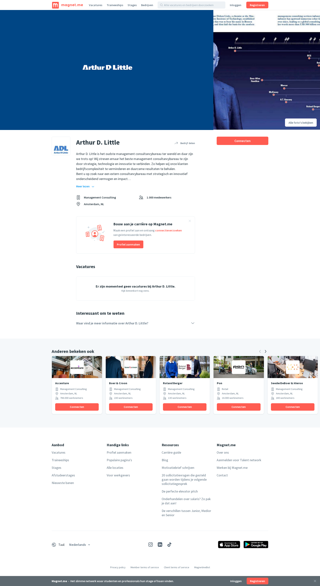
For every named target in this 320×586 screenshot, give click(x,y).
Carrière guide (171, 452)
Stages (132, 5)
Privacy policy (118, 567)
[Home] (67, 5)
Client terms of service (176, 567)
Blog (165, 460)
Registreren (257, 5)
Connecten (242, 141)
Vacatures (95, 5)
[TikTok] (169, 544)
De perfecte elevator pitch (180, 491)
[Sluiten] (315, 581)
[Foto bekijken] (106, 70)
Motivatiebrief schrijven (178, 467)
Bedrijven (147, 5)
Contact (222, 475)
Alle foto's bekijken (301, 122)
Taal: (61, 544)
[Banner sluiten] (190, 221)
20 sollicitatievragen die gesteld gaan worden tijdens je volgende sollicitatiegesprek (184, 479)
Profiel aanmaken (128, 244)
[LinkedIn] (160, 544)
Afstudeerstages (63, 475)
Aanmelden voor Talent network (239, 460)
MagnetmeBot (202, 567)
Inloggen (235, 5)
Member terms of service (145, 567)
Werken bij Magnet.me (232, 467)
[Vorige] (260, 351)
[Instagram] (150, 544)
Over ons (223, 452)
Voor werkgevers (118, 475)
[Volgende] (265, 351)
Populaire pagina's (119, 460)
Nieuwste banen (63, 483)
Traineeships (115, 5)
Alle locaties (115, 467)
